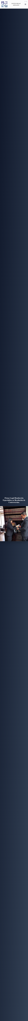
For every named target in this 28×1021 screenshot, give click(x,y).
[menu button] (25, 4)
